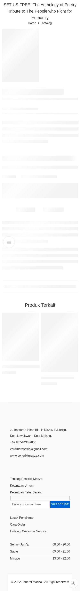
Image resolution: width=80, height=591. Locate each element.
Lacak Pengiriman (22, 517)
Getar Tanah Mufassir (57, 378)
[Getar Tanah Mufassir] (59, 342)
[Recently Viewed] (73, 583)
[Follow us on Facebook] (11, 465)
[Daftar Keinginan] (35, 317)
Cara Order (17, 524)
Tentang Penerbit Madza (26, 478)
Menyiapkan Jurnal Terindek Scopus (29, 366)
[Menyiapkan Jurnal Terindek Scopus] (20, 337)
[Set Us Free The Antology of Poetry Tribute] (20, 55)
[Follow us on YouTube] (33, 465)
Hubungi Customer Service (28, 531)
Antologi (47, 23)
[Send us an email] (18, 465)
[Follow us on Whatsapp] (40, 465)
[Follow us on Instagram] (25, 465)
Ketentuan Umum (22, 485)
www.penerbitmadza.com (27, 455)
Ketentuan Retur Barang (26, 492)
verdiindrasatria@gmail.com (29, 449)
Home (32, 23)
